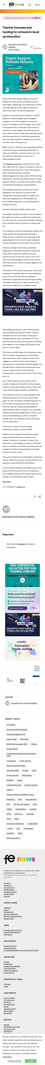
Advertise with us (10, 892)
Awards (6, 1025)
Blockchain (24, 739)
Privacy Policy (9, 894)
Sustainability (33, 823)
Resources (21, 487)
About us (7, 883)
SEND (9, 814)
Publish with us (9, 890)
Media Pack (8, 964)
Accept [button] (30, 1061)
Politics (9, 809)
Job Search (8, 934)
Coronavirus (11, 761)
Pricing (6, 962)
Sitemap (7, 896)
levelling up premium (14, 164)
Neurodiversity (31, 799)
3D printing (11, 724)
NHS (8, 804)
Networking (8, 1031)
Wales (20, 833)
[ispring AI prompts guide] (22, 314)
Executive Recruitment (12, 932)
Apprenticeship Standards (17, 729)
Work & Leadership (11, 914)
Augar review (12, 739)
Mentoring (10, 799)
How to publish (9, 998)
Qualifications (21, 809)
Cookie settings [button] (14, 1061)
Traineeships (28, 828)
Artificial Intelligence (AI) (16, 734)
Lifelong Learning (31, 785)
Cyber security (25, 761)
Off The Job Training (21, 804)
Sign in (37, 5)
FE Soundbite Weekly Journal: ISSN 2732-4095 (21, 950)
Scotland (33, 809)
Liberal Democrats (14, 785)
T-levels (10, 828)
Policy (35, 804)
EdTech (6, 910)
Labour (19, 780)
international (27, 775)
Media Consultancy (11, 971)
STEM (16, 819)
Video (6, 986)
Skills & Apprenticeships (13, 916)
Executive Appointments (13, 930)
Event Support (9, 973)
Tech (18, 828)
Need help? (8, 1013)
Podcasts (7, 984)
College (34, 744)
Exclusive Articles (10, 946)
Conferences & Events (12, 1027)
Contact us (8, 885)
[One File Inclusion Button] (22, 649)
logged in (22, 544)
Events (6, 1007)
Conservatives (12, 749)
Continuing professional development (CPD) (21, 754)
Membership (8, 1011)
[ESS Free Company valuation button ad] (22, 575)
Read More (6, 481)
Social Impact (9, 919)
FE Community (9, 888)
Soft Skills (30, 814)
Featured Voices (10, 948)
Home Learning (12, 775)
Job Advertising (10, 968)
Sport (9, 819)
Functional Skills (13, 770)
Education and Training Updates (18, 516)
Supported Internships (15, 823)
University (10, 833)
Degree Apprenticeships (16, 765)
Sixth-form (18, 814)
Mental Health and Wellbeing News (20, 794)
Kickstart (10, 780)
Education (7, 908)
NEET (20, 799)
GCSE (34, 770)
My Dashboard (9, 1004)
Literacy (10, 790)
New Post (7, 1002)
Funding (25, 770)
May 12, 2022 (13, 49)
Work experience (13, 838)
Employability (9, 912)
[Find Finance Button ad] (22, 600)
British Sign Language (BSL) (17, 744)
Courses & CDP (9, 1029)
